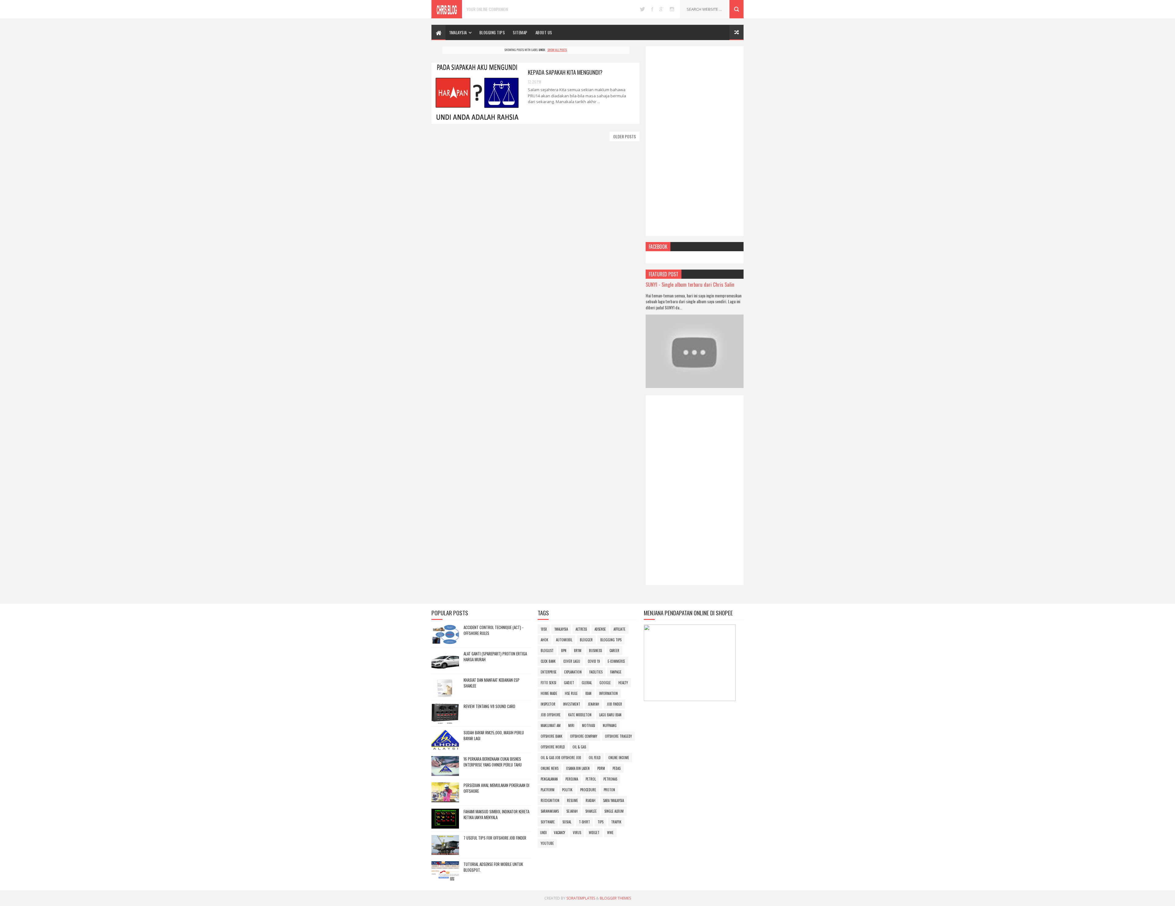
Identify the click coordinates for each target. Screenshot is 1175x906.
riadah (590, 800)
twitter (642, 9)
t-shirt (584, 821)
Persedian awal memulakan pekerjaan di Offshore (496, 788)
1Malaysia (458, 32)
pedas (617, 768)
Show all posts (557, 49)
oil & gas (579, 746)
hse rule (571, 693)
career (614, 650)
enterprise (549, 671)
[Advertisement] (694, 141)
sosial (566, 821)
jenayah (593, 704)
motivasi (588, 725)
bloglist (547, 650)
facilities (595, 671)
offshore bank (551, 736)
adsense (600, 629)
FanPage (615, 671)
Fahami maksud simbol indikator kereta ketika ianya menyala (496, 814)
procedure (588, 789)
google (661, 9)
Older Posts (624, 136)
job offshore (551, 714)
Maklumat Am (551, 725)
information (608, 693)
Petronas (610, 779)
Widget (594, 832)
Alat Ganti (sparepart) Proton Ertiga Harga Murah (495, 657)
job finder (614, 704)
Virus (577, 832)
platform (547, 789)
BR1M (577, 650)
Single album (614, 811)
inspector (548, 704)
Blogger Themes (615, 898)
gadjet (569, 682)
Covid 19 (594, 661)
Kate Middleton (579, 714)
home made (549, 693)
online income (618, 757)
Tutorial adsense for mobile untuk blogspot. (493, 867)
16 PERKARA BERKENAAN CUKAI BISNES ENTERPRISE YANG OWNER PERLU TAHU (493, 762)
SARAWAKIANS (550, 811)
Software (548, 821)
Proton (609, 789)
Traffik (616, 821)
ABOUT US (543, 32)
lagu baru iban (610, 714)
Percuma (571, 779)
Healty (623, 682)
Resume (572, 800)
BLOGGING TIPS (492, 32)
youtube (547, 843)
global (587, 682)
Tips (600, 821)
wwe (610, 832)
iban (588, 693)
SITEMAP (520, 32)
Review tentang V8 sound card (489, 706)
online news (549, 768)
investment (571, 704)
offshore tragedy (618, 736)
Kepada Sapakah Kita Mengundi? (565, 72)
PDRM (601, 768)
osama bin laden (578, 768)
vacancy (559, 832)
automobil (564, 639)
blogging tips (610, 639)
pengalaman (549, 779)
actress (581, 629)
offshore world (553, 746)
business (595, 650)
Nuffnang (610, 725)
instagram (672, 9)
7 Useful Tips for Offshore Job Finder (495, 838)
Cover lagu (571, 661)
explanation (573, 671)
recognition (550, 800)
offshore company (583, 736)
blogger (586, 639)
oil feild (595, 757)
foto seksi (548, 682)
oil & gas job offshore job (561, 757)
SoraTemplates (580, 898)
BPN (563, 650)
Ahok (544, 639)
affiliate (619, 629)
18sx (544, 629)
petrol (591, 779)
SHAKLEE (591, 811)
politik (567, 789)
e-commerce (616, 661)
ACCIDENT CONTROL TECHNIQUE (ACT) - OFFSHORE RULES (493, 630)
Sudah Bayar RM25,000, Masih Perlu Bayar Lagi (494, 735)
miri (571, 725)
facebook (652, 9)
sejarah (572, 811)
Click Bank (548, 661)
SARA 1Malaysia (613, 800)
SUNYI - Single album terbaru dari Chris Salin (690, 284)
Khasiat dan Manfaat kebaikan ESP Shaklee (492, 683)
